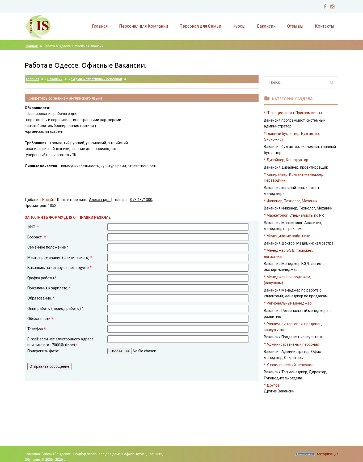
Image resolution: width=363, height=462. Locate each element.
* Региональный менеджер (288, 303)
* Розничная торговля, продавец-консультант (293, 327)
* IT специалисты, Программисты (293, 113)
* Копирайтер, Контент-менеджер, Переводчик (294, 177)
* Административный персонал (96, 79)
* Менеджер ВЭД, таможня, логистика (288, 253)
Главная (31, 46)
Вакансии (54, 79)
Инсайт (48, 200)
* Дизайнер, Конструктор (286, 160)
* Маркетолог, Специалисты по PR (294, 215)
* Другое (272, 385)
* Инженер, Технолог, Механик (290, 201)
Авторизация (327, 454)
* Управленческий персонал (288, 365)
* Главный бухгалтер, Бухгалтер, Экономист (292, 136)
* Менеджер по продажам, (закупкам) (287, 280)
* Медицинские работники (287, 236)
